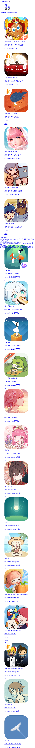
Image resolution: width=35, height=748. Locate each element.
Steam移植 (13, 239)
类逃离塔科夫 (18, 243)
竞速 (29, 247)
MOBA (4, 245)
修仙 (32, 247)
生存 (22, 239)
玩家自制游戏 (17, 247)
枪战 (11, 247)
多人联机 (4, 239)
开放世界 (30, 239)
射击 (25, 239)
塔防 (26, 247)
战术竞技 (7, 247)
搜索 (8, 1)
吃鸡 (12, 243)
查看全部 (4, 237)
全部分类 (7, 7)
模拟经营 (8, 243)
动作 (30, 243)
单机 (8, 239)
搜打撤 (3, 243)
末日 (23, 247)
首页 (5, 5)
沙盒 (2, 247)
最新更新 (10, 12)
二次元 (18, 239)
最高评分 (16, 12)
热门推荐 (4, 12)
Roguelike (26, 243)
